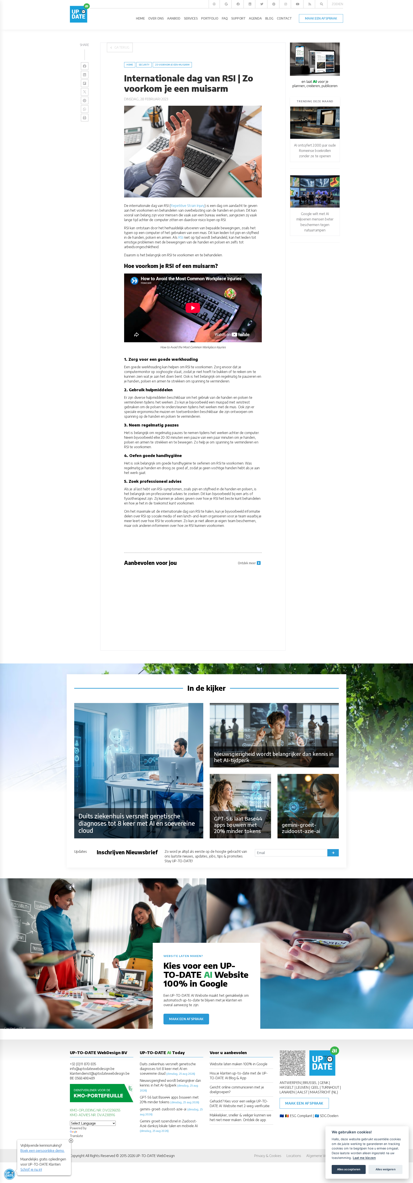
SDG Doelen (329, 1116)
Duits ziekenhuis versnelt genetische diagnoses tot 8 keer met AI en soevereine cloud (168, 1069)
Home (129, 64)
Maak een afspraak (186, 1019)
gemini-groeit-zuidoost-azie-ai (163, 1109)
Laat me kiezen (364, 1158)
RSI (180, 237)
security (144, 64)
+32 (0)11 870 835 (83, 1064)
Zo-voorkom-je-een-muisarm (172, 64)
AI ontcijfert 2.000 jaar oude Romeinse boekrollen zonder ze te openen (315, 150)
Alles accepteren (348, 1169)
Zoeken (337, 4)
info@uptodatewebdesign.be (92, 1069)
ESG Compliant (301, 1116)
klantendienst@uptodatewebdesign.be (99, 1073)
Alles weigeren (386, 1169)
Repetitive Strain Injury (188, 205)
